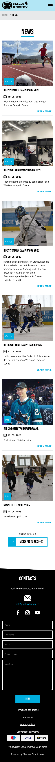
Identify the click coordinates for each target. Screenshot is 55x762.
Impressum (27, 717)
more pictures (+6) (31, 542)
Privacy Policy (27, 724)
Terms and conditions (27, 710)
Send (27, 699)
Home (5, 15)
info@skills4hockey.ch (27, 604)
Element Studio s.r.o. (33, 754)
